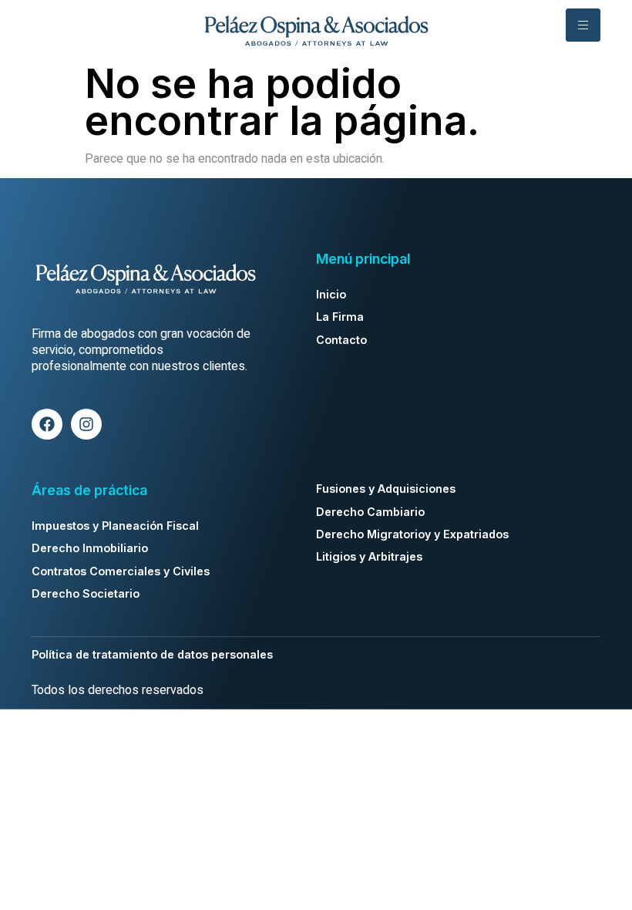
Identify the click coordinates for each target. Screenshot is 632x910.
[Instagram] (86, 424)
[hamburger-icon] (583, 25)
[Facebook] (47, 424)
